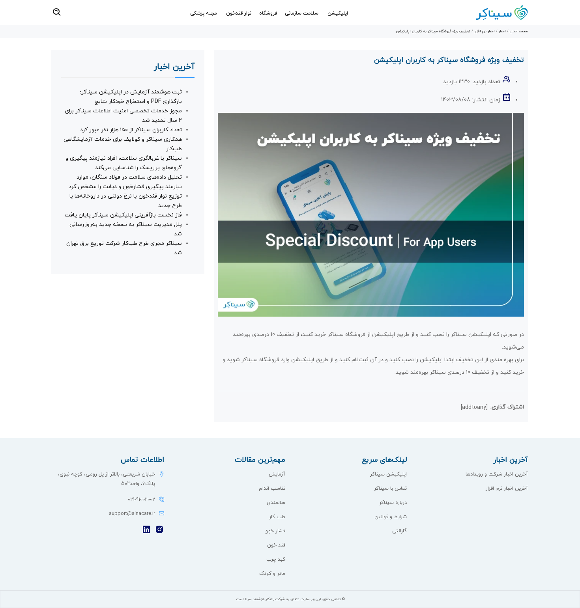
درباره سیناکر (393, 502)
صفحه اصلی (519, 31)
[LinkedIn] (146, 530)
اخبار (502, 31)
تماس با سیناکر (390, 488)
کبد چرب (275, 559)
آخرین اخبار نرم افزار (507, 488)
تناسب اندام (272, 488)
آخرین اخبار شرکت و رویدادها (497, 474)
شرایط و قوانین (390, 516)
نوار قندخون (238, 13)
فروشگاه (268, 13)
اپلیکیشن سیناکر (388, 474)
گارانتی (399, 531)
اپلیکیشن (337, 13)
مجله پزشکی (203, 13)
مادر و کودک (272, 573)
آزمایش (277, 474)
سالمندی (276, 502)
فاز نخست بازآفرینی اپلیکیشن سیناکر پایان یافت (123, 215)
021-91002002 (141, 499)
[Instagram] (159, 530)
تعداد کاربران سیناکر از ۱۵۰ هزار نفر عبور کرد (131, 130)
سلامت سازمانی (301, 13)
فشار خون (274, 531)
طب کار (277, 516)
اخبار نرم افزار (484, 31)
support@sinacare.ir (132, 513)
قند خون (276, 545)
